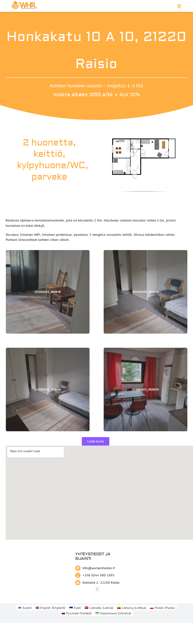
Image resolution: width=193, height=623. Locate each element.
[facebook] (97, 589)
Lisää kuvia (95, 441)
